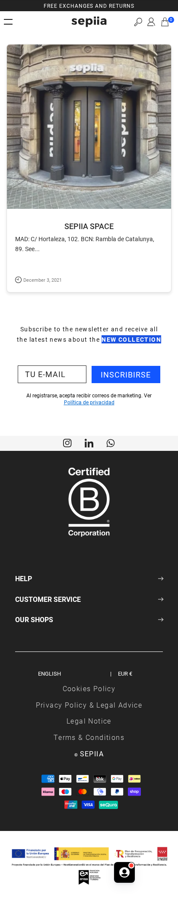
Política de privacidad (89, 402)
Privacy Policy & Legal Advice (89, 704)
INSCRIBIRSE (126, 374)
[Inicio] (89, 21)
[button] (138, 21)
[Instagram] (67, 442)
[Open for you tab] (124, 872)
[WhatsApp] (110, 442)
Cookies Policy (89, 688)
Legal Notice (89, 720)
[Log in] (151, 22)
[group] (89, 5)
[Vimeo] (89, 442)
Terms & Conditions (89, 737)
